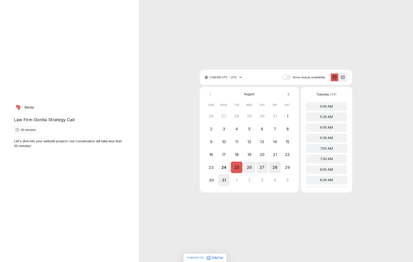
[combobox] (209, 77)
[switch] (286, 77)
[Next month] (287, 94)
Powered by (196, 257)
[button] (236, 167)
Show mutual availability (309, 77)
